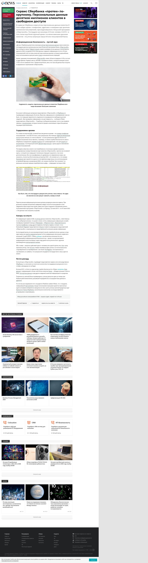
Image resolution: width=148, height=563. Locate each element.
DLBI (30, 133)
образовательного (60, 223)
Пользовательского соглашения (10, 560)
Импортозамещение (8, 41)
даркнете (19, 280)
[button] (91, 3)
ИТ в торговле (6, 54)
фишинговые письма (45, 144)
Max (55, 536)
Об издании (42, 536)
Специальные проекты (28, 538)
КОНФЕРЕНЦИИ (40, 3)
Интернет (5, 61)
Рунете (42, 227)
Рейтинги (5, 68)
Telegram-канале (34, 49)
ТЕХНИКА (53, 3)
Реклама (41, 538)
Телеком (5, 58)
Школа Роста (6, 20)
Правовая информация (81, 542)
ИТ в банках (6, 51)
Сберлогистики (48, 223)
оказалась (61, 269)
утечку (43, 45)
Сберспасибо (64, 47)
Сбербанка (60, 113)
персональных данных (52, 45)
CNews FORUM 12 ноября (6, 10)
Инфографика (6, 71)
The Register (48, 249)
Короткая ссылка (63, 303)
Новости (7, 536)
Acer (63, 245)
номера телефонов (62, 133)
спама (40, 55)
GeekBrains (24, 225)
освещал (39, 236)
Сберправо (39, 223)
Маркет (24, 540)
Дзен (55, 546)
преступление (29, 286)
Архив (6, 544)
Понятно (93, 560)
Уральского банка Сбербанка (25, 290)
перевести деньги (37, 142)
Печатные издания (27, 546)
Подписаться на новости (48, 303)
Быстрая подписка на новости (83, 534)
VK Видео (56, 540)
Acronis (32, 247)
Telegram (56, 544)
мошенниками (26, 123)
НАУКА (59, 3)
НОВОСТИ (24, 3)
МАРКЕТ (48, 3)
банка (50, 271)
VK (54, 538)
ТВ (62, 3)
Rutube (56, 542)
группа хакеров (30, 234)
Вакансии (41, 540)
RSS (76, 536)
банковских (19, 159)
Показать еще (37, 410)
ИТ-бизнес (5, 65)
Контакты (41, 542)
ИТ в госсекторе (7, 48)
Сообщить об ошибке (80, 540)
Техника (24, 542)
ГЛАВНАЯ (18, 3)
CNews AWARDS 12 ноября (7, 15)
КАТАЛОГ (85, 3)
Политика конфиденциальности (83, 538)
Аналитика (31, 3)
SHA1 (39, 161)
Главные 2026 (7, 33)
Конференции (25, 536)
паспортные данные (26, 273)
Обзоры (7, 542)
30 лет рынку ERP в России (7, 29)
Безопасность (6, 44)
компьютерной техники (33, 242)
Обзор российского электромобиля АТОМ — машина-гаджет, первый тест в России (39, 296)
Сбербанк (67, 100)
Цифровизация (7, 37)
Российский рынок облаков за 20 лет (7, 24)
